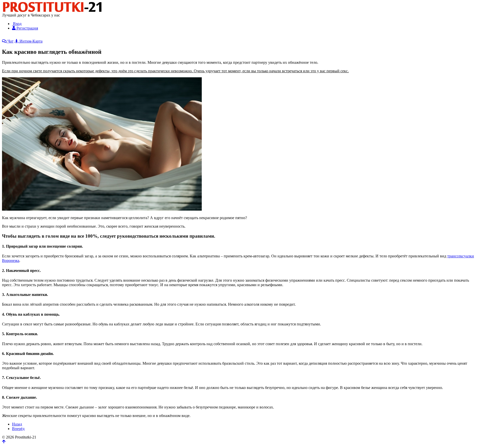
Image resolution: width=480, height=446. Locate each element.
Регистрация (27, 28)
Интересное (65, 37)
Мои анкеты (148, 37)
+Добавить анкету (122, 37)
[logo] (52, 11)
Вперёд (18, 428)
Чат (10, 41)
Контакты (84, 37)
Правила (99, 37)
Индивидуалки (15, 37)
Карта (50, 37)
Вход (17, 24)
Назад (17, 424)
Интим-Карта (30, 41)
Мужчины (36, 37)
